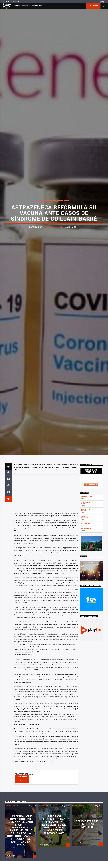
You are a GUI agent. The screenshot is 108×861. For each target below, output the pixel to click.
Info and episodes (91, 511)
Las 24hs (95, 6)
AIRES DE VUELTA (87, 523)
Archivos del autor (22, 805)
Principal (60, 214)
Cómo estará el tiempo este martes (87, 850)
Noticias (27, 6)
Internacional (44, 214)
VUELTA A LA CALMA (85, 536)
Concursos (38, 6)
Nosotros (16, 1)
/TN (51, 788)
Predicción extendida (91, 605)
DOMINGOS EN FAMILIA (86, 529)
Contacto (6, 1)
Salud (66, 214)
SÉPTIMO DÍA (85, 550)
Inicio (18, 6)
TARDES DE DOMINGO (85, 543)
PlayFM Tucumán (52, 239)
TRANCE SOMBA (86, 555)
